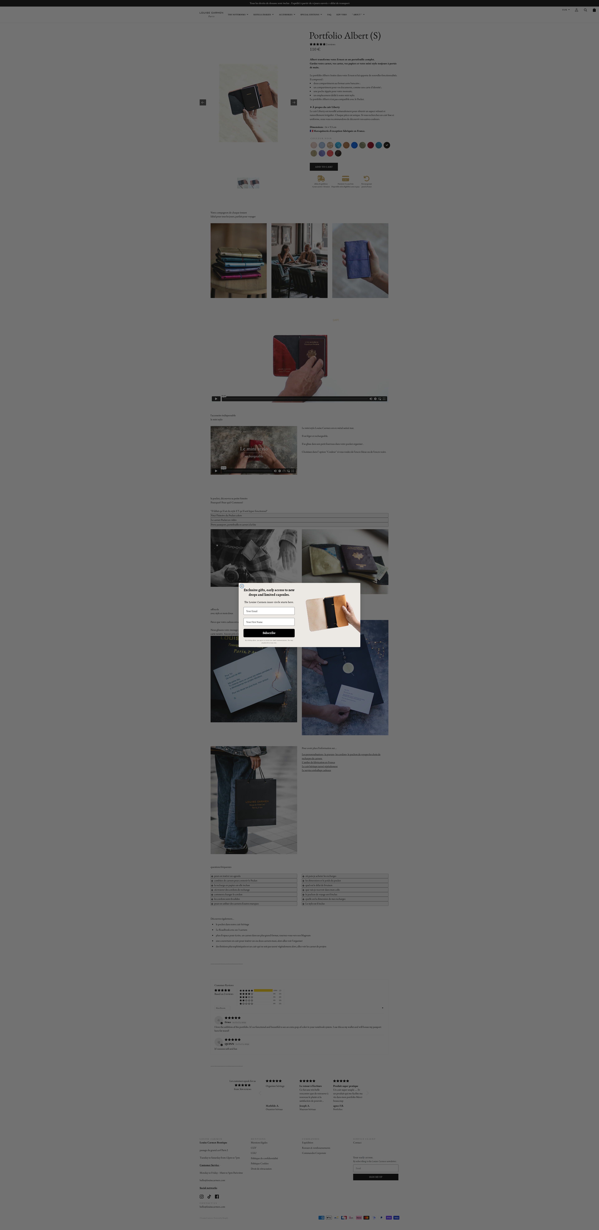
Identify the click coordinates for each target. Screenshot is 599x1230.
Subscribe (269, 633)
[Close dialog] (242, 586)
